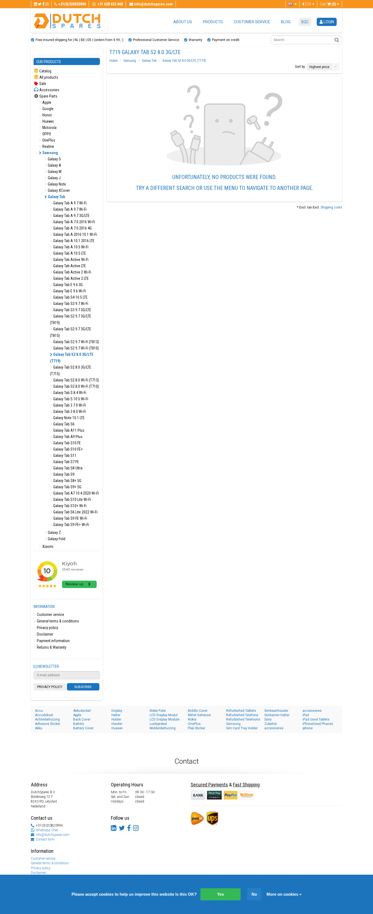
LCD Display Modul (163, 715)
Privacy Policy (49, 687)
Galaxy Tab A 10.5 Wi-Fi (70, 247)
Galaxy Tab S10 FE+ (67, 449)
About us (182, 22)
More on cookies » (284, 894)
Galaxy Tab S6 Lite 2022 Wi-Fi (74, 512)
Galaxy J (54, 178)
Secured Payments (209, 784)
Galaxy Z (54, 532)
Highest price (319, 67)
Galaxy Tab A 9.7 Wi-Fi (69, 203)
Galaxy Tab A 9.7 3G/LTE (71, 215)
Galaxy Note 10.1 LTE (68, 418)
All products (48, 77)
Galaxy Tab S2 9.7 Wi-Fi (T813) (75, 342)
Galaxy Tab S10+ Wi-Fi (69, 506)
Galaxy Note (56, 184)
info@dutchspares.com (52, 835)
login (328, 22)
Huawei (48, 121)
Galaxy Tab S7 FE (65, 462)
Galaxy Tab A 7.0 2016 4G (72, 228)
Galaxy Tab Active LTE (69, 266)
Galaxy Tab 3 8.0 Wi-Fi (69, 411)
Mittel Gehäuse (199, 715)
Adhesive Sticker (47, 724)
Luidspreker (158, 724)
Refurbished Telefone (242, 715)
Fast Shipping (246, 784)
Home (113, 61)
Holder (116, 719)
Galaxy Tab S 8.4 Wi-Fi (69, 392)
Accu (39, 711)
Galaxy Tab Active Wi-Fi (70, 259)
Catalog (45, 71)
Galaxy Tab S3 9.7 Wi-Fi (70, 303)
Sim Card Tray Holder (242, 728)
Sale (42, 83)
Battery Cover (83, 728)
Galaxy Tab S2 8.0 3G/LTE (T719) (71, 357)
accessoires (273, 728)
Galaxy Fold (56, 539)
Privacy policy (47, 627)
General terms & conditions (57, 621)
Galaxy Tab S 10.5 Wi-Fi (70, 399)
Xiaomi (47, 546)
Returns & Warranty (51, 647)
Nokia (192, 719)
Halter (115, 715)
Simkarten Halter (276, 715)
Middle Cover (198, 711)
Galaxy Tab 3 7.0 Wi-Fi (69, 405)
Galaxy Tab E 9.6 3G (67, 285)
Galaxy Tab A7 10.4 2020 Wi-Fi (75, 493)
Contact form (45, 839)
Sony (268, 719)
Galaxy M (54, 171)
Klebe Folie (158, 711)
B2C (305, 22)
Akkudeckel (82, 711)
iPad (306, 715)
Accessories (49, 90)
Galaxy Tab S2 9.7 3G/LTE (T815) (70, 332)
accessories (312, 711)
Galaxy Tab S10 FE (66, 443)
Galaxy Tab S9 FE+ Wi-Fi (70, 524)
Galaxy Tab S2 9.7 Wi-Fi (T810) (75, 348)
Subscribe (83, 687)
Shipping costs (331, 207)
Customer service (252, 22)
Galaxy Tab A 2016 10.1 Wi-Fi (74, 234)
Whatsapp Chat (47, 830)
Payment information (53, 641)
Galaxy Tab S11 (64, 455)
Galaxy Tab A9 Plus (67, 436)
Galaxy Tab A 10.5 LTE (69, 253)
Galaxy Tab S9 (63, 474)
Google (48, 109)
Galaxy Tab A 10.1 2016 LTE (73, 241)
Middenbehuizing (163, 728)
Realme (48, 146)
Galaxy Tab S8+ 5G (66, 480)
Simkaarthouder (276, 711)
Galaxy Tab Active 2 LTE (70, 278)
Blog (286, 22)
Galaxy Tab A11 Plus (68, 430)
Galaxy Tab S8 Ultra (67, 468)
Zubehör (270, 724)
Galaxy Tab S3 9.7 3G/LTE (71, 310)
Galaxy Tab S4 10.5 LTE (70, 297)
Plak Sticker (196, 728)
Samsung (50, 153)
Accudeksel (44, 715)
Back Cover (81, 719)
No (254, 894)
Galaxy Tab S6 (63, 424)
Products (213, 22)
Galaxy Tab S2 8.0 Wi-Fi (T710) (75, 386)
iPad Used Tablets (316, 719)
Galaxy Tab (56, 197)
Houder (116, 724)
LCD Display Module (164, 719)
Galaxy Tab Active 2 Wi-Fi (71, 272)
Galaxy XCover (58, 190)
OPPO (46, 134)
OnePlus (48, 140)
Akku (38, 728)
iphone (308, 728)
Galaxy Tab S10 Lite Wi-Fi (71, 499)
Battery (78, 724)
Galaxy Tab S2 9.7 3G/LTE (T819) (70, 319)
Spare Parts (48, 96)
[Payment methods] (215, 795)
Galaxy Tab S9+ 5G (66, 487)
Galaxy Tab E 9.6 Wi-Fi (69, 291)
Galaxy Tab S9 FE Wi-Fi (69, 518)
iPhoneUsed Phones (318, 724)
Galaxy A (54, 165)
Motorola (49, 127)
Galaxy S (54, 159)
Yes (220, 894)
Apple (46, 102)
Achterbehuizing (47, 719)
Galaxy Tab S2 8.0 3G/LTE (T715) (70, 370)
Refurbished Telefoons (243, 719)
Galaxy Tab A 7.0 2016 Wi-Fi (73, 222)
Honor (47, 115)
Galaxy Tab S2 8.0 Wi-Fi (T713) (75, 380)
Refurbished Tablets (241, 711)
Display (116, 711)
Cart (328, 4)
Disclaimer (44, 634)
